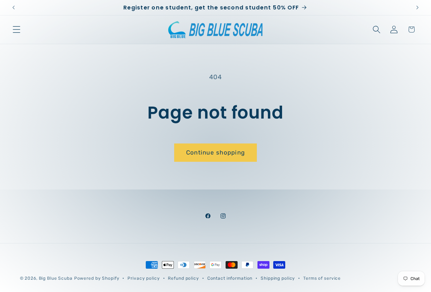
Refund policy (183, 278)
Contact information (230, 278)
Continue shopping (215, 152)
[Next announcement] (417, 7)
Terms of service (322, 278)
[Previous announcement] (14, 7)
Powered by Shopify (97, 278)
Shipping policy (278, 278)
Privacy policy (143, 278)
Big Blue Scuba (56, 278)
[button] (16, 29)
